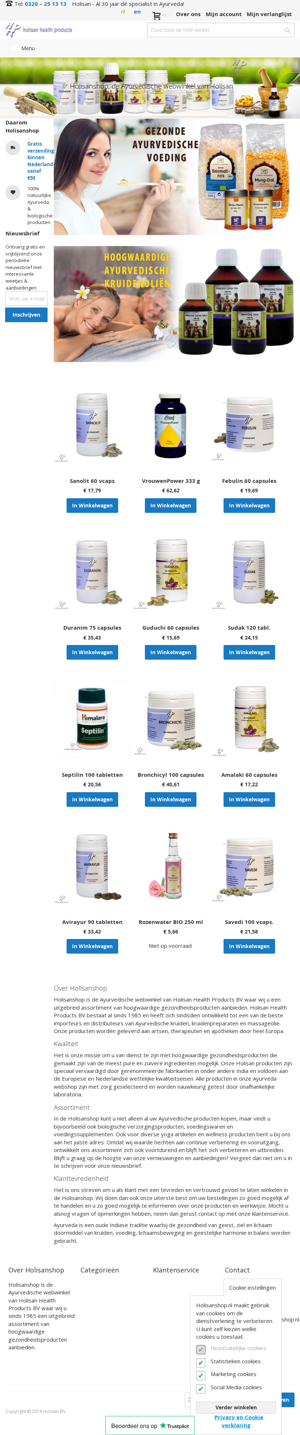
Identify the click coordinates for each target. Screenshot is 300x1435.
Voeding (91, 1293)
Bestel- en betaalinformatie (177, 1297)
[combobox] (221, 30)
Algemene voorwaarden (186, 1352)
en (137, 11)
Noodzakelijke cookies (238, 1348)
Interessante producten (113, 1336)
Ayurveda (93, 1285)
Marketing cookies (233, 1374)
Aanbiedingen (99, 1353)
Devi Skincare (99, 1327)
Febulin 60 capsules (249, 481)
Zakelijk (164, 1343)
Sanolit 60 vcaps (92, 481)
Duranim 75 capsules (92, 627)
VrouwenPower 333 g (171, 481)
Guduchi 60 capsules (170, 627)
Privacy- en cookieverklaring (176, 1364)
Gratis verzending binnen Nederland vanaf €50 (40, 161)
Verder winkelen (236, 1407)
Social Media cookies (236, 1387)
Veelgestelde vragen (181, 1334)
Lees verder (24, 1359)
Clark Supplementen (109, 1319)
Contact (164, 1285)
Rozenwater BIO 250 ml (171, 922)
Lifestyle (92, 1310)
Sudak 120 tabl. (249, 627)
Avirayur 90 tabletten (92, 922)
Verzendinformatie (179, 1309)
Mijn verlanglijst (269, 14)
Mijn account (224, 14)
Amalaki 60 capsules (249, 775)
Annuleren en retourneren (172, 1322)
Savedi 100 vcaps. (249, 922)
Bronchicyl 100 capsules (171, 775)
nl (123, 11)
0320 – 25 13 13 (46, 4)
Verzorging (95, 1302)
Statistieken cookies (236, 1361)
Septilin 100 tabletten (92, 775)
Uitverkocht (97, 1345)
